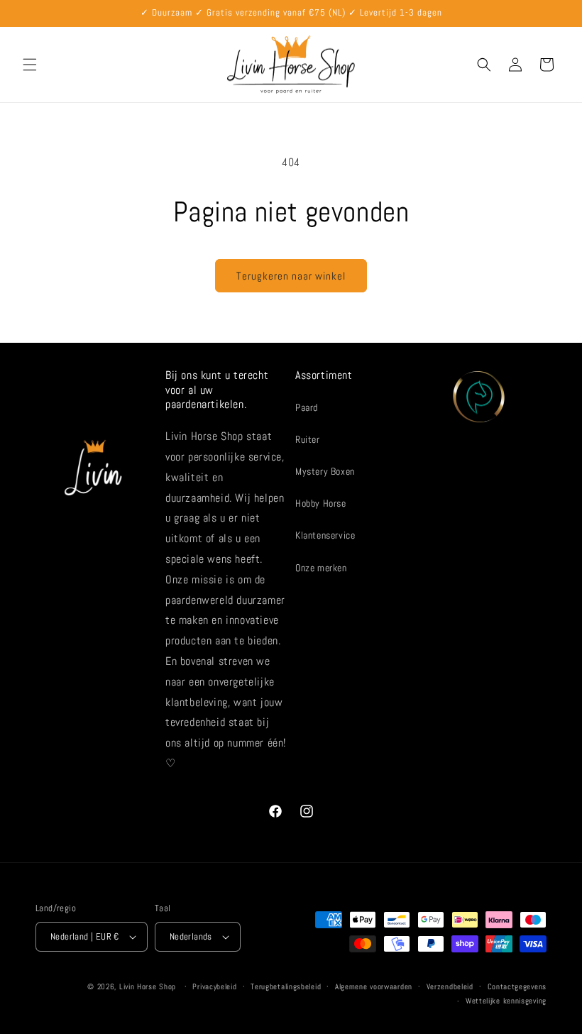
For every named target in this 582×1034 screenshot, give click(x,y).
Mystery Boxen (325, 471)
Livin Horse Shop (147, 986)
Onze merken (321, 567)
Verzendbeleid (450, 986)
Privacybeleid (214, 986)
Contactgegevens (517, 986)
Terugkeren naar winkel (291, 275)
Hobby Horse (320, 503)
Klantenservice (325, 535)
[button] (29, 64)
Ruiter (307, 439)
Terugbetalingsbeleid (286, 986)
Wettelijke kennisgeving (506, 1001)
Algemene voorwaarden (373, 986)
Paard (306, 407)
